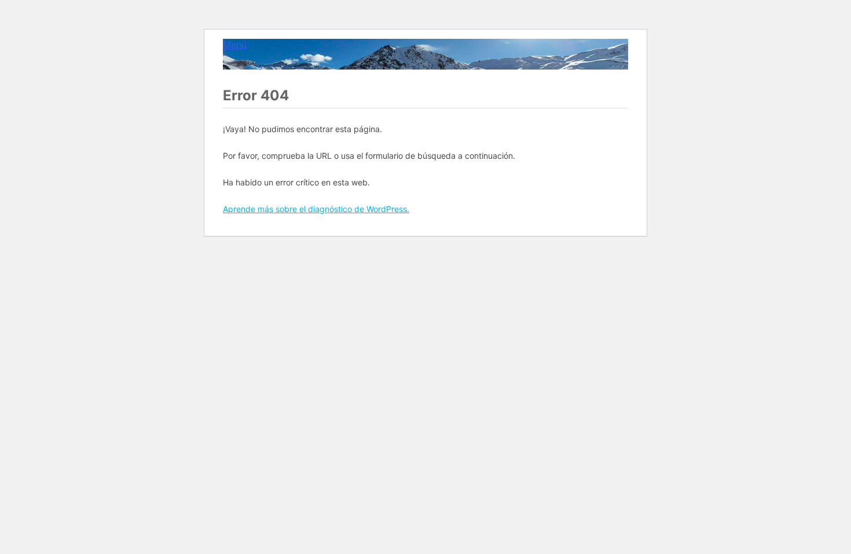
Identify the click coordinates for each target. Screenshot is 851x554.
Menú (235, 44)
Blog (254, 65)
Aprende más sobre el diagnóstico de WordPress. (316, 209)
